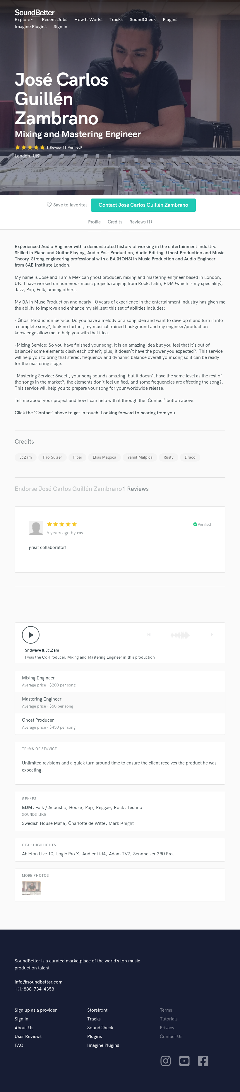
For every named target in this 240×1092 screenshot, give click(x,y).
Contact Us (171, 1037)
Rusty (169, 457)
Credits (115, 222)
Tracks (116, 20)
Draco (190, 457)
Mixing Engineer (38, 678)
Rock (119, 807)
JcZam (25, 457)
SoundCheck (143, 20)
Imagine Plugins (31, 27)
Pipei (77, 457)
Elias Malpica (104, 457)
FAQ (19, 1045)
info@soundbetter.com (38, 982)
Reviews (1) (140, 222)
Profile (94, 222)
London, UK (27, 156)
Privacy (167, 1028)
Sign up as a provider (36, 1010)
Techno (134, 807)
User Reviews (28, 1037)
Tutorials (169, 1019)
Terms (166, 1010)
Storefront (97, 1010)
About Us (24, 1028)
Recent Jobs (54, 20)
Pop (89, 807)
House (75, 807)
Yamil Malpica (139, 457)
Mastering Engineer (41, 699)
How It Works (88, 20)
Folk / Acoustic (50, 807)
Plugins (170, 20)
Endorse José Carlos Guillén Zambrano (68, 489)
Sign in (60, 27)
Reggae (103, 807)
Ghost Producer (38, 720)
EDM (27, 807)
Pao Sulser (52, 457)
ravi (81, 533)
